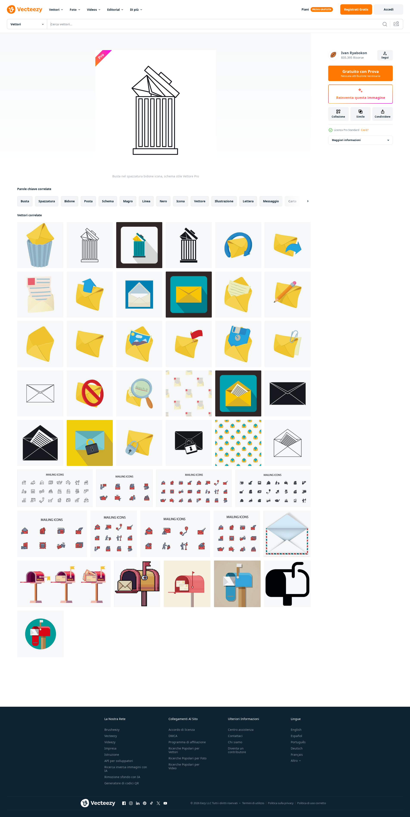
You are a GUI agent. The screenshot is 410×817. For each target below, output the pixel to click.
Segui (385, 57)
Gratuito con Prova (360, 73)
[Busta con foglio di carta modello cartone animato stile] (238, 443)
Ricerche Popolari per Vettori (184, 750)
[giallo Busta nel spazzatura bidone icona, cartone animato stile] (40, 245)
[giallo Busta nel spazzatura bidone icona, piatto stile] (139, 245)
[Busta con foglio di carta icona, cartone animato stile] (139, 295)
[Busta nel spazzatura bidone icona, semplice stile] (189, 245)
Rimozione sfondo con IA (122, 777)
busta (25, 201)
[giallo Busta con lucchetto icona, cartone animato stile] (139, 443)
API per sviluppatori (118, 761)
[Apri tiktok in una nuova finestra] (151, 803)
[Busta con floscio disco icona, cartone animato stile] (238, 344)
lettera (248, 201)
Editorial (113, 10)
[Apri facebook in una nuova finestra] (124, 803)
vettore (199, 201)
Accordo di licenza (182, 730)
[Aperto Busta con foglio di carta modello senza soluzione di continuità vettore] (189, 393)
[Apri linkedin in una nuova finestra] (137, 803)
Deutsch (297, 748)
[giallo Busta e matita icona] (288, 295)
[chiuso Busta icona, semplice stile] (288, 393)
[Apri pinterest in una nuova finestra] (144, 803)
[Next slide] (304, 201)
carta (292, 201)
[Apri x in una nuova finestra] (158, 803)
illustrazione (224, 201)
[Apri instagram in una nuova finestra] (131, 803)
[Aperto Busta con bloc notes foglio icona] (238, 295)
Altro (294, 760)
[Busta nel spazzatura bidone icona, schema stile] (90, 245)
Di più (134, 10)
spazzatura (47, 201)
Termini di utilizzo (253, 803)
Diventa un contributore (237, 750)
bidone (69, 201)
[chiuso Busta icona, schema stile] (40, 393)
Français (297, 754)
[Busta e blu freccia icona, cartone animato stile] (288, 245)
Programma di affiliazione (187, 742)
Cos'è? (364, 130)
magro (128, 201)
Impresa (110, 748)
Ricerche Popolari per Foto (187, 758)
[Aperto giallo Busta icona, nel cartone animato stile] (40, 344)
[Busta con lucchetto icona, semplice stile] (189, 443)
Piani (305, 9)
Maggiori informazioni (346, 140)
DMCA (173, 736)
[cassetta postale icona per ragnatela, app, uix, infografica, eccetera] (287, 584)
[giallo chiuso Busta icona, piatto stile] (189, 295)
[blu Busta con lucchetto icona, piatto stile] (90, 443)
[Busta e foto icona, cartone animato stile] (139, 344)
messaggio (271, 201)
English (296, 730)
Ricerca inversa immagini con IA (125, 769)
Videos (92, 10)
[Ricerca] (384, 24)
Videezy (109, 742)
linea (146, 201)
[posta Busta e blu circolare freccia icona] (238, 245)
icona (180, 201)
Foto (73, 10)
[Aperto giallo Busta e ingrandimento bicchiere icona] (139, 393)
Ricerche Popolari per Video (184, 766)
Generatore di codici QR (121, 783)
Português (298, 742)
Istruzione (111, 754)
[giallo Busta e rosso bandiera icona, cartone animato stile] (189, 344)
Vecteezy (110, 736)
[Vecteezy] (24, 9)
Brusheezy (111, 730)
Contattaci (235, 736)
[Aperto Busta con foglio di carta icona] (40, 295)
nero (163, 201)
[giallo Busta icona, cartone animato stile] (90, 344)
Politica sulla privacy (281, 803)
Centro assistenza (241, 730)
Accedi (388, 9)
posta (88, 201)
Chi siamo (235, 742)
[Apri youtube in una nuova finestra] (165, 803)
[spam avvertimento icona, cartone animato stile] (90, 393)
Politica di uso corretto (311, 803)
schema (108, 201)
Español (296, 736)
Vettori (54, 10)
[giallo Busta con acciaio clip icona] (288, 344)
